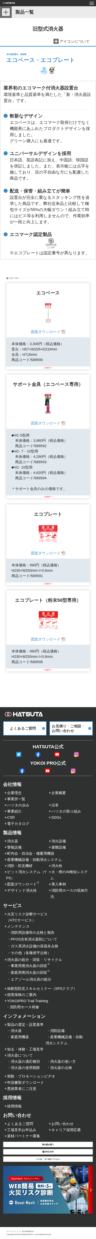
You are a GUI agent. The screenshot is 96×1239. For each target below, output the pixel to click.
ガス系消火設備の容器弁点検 (32, 946)
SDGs (56, 817)
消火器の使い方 (61, 1061)
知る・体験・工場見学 (25, 1049)
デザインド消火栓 (22, 890)
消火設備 (58, 841)
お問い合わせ (17, 1115)
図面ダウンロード (45, 332)
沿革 (55, 805)
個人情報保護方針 (28, 1231)
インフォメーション (24, 1016)
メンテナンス (18, 926)
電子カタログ (18, 824)
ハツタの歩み (18, 805)
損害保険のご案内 (21, 995)
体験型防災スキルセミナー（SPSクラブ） (42, 989)
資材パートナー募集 (23, 1136)
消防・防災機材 (19, 866)
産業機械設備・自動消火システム (34, 860)
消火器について (20, 1055)
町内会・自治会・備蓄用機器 (30, 853)
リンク (18, 1231)
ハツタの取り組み (66, 811)
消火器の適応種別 (23, 1061)
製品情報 (12, 832)
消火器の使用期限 (23, 1068)
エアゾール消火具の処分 (29, 979)
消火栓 (56, 866)
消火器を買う (48, 1144)
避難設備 (58, 847)
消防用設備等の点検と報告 (30, 933)
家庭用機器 (18, 1037)
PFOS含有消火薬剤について (32, 939)
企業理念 (14, 793)
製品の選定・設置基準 (25, 1025)
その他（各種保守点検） (29, 953)
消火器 (12, 841)
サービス (12, 905)
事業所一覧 (16, 799)
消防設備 (55, 1031)
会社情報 (12, 784)
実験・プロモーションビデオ (31, 1076)
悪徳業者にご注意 (21, 1089)
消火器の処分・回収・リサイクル (34, 960)
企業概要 (58, 793)
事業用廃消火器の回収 (27, 966)
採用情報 (12, 1097)
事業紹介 (14, 811)
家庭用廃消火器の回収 (27, 973)
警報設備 (14, 847)
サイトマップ (10, 1231)
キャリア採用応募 (66, 1130)
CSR (11, 817)
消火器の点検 (59, 1068)
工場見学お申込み (21, 1130)
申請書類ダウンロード (25, 1083)
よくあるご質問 (20, 1124)
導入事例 (58, 884)
